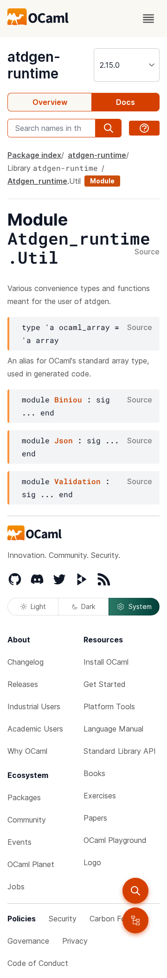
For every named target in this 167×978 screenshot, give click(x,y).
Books (94, 773)
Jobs (16, 886)
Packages (24, 797)
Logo (92, 862)
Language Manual (113, 728)
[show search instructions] (144, 128)
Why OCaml (27, 751)
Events (19, 842)
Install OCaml (106, 662)
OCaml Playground (115, 840)
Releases (22, 684)
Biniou (68, 399)
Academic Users (35, 728)
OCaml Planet (30, 864)
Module (102, 181)
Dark (88, 606)
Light (38, 606)
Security (63, 918)
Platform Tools (109, 706)
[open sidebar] (135, 920)
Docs (125, 102)
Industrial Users (33, 706)
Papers (95, 818)
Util (75, 181)
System (140, 606)
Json (63, 440)
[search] (135, 891)
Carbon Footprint (119, 918)
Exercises (100, 795)
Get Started (105, 684)
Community (26, 819)
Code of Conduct (37, 963)
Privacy (75, 941)
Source (147, 252)
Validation (77, 481)
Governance (28, 941)
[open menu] (148, 18)
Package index (34, 155)
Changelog (25, 662)
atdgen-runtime (33, 65)
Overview (49, 102)
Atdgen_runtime (37, 181)
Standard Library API (120, 751)
